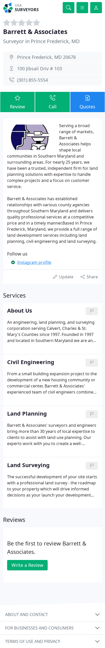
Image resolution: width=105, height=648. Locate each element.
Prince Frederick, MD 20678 (46, 57)
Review (17, 107)
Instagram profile (34, 262)
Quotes (87, 107)
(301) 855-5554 (32, 80)
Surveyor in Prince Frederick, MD (41, 41)
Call (53, 107)
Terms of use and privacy (32, 641)
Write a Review (27, 565)
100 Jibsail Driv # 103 (39, 68)
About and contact (26, 614)
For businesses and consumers (39, 628)
